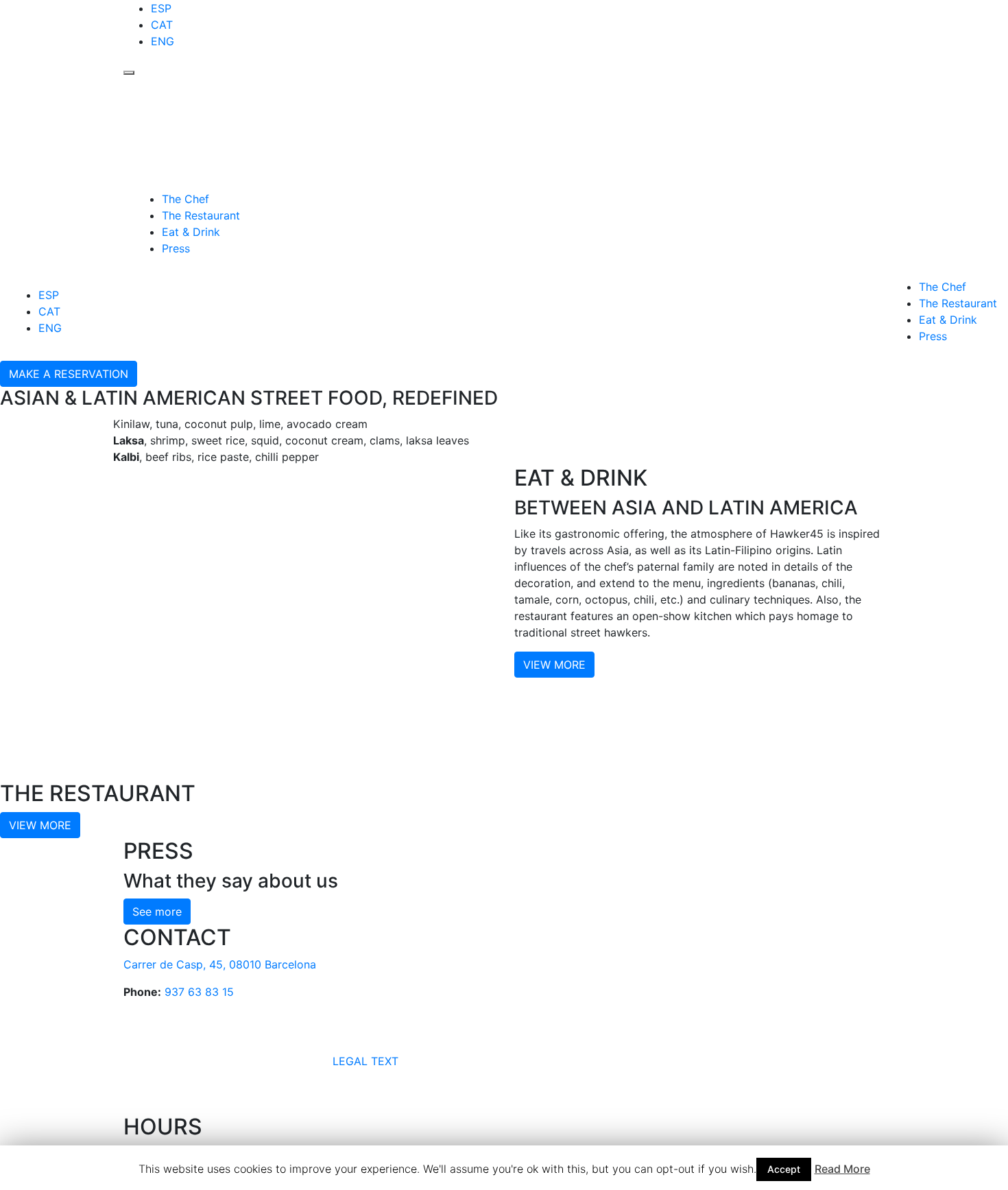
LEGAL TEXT (365, 1062)
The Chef (185, 199)
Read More (842, 1169)
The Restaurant (201, 215)
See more (157, 911)
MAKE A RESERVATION (68, 374)
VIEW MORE (554, 664)
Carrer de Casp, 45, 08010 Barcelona (219, 964)
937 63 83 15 (199, 992)
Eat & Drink (191, 232)
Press (176, 248)
